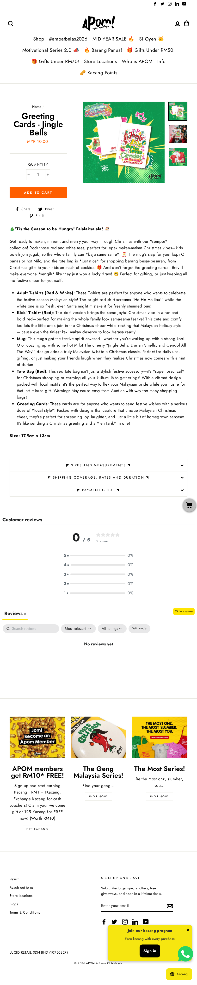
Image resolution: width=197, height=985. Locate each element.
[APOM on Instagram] (125, 922)
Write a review (184, 611)
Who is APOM (137, 61)
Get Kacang (37, 829)
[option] (124, 142)
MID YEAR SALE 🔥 (113, 38)
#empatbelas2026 (68, 38)
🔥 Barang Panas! (103, 50)
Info (161, 61)
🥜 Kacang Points (98, 72)
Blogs (14, 904)
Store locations (21, 895)
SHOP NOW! (98, 796)
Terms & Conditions (25, 912)
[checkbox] (139, 628)
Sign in (149, 951)
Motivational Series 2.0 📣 (50, 50)
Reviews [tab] (15, 613)
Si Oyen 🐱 (151, 38)
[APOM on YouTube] (146, 922)
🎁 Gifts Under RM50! (151, 50)
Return (15, 879)
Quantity (38, 164)
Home (36, 106)
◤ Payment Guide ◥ (98, 489)
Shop (38, 38)
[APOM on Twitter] (114, 922)
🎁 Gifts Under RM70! (55, 61)
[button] (98, 555)
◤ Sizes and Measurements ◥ (98, 465)
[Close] (188, 930)
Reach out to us (21, 887)
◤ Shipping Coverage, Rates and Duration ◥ (98, 477)
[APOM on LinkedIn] (135, 922)
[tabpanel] (98, 660)
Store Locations (100, 61)
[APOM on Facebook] (104, 922)
